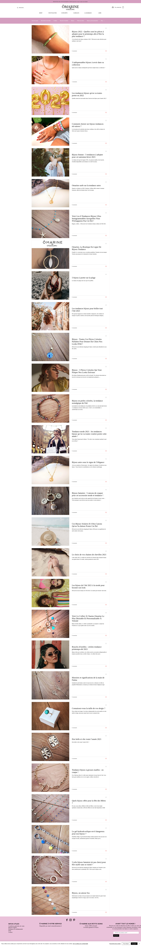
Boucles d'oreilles (64, 20)
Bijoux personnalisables (92, 20)
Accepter (134, 943)
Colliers (55, 20)
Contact (10, 932)
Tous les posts (35, 20)
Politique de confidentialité (15, 929)
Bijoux (72, 20)
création (70, 9)
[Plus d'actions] (106, 28)
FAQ (9, 930)
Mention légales (12, 927)
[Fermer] (139, 943)
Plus (102, 20)
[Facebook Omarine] (66, 919)
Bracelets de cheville (46, 20)
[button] (41, 13)
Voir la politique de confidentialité (80, 943)
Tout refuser (126, 943)
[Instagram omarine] (70, 919)
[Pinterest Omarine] (74, 919)
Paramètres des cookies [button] (115, 943)
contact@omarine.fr (56, 926)
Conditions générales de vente (16, 926)
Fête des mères (80, 20)
